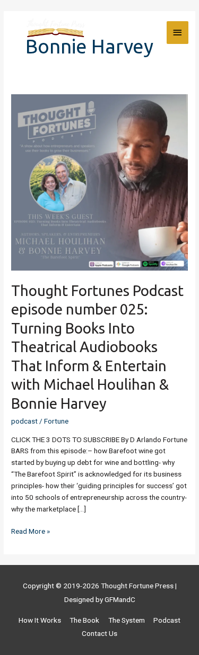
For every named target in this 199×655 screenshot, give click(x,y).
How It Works (40, 620)
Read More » (30, 530)
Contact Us (99, 633)
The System (126, 620)
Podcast (166, 620)
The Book (84, 620)
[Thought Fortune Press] (56, 32)
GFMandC (120, 599)
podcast (24, 421)
